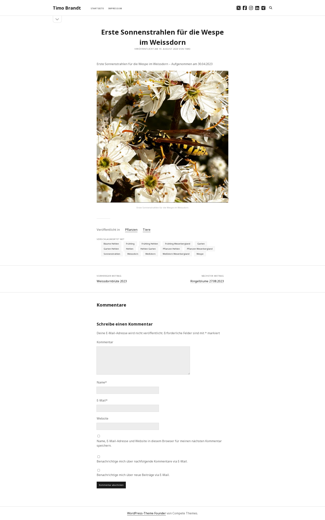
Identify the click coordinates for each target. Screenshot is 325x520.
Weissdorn (132, 253)
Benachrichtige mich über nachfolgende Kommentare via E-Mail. (142, 461)
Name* (102, 382)
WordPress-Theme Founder (146, 513)
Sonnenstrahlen (112, 253)
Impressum (115, 8)
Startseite (97, 8)
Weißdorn (150, 253)
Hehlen (129, 248)
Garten (201, 243)
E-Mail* (102, 400)
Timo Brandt (67, 8)
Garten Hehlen (111, 248)
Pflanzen (131, 230)
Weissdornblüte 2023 (112, 281)
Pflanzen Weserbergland (200, 248)
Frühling (130, 243)
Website (102, 418)
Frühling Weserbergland (177, 243)
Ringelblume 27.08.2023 (207, 281)
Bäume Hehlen (111, 243)
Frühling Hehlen (150, 243)
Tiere (146, 230)
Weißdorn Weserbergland (176, 253)
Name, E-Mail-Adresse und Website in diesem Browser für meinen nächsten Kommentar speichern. (159, 443)
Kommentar (105, 342)
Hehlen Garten (148, 248)
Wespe (200, 253)
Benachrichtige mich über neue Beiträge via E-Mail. (133, 475)
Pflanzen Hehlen (171, 248)
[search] (270, 8)
